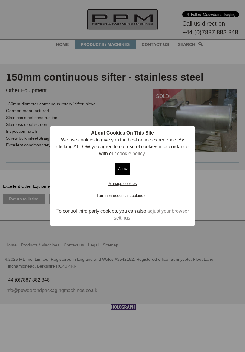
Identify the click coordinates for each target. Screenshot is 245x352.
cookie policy (131, 153)
